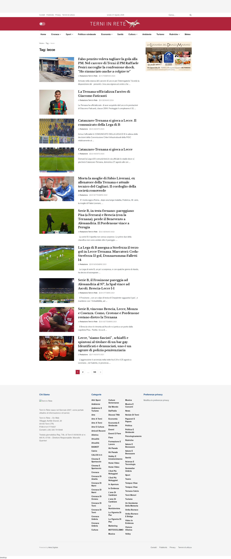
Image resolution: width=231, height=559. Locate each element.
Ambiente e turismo (96, 409)
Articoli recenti (98, 430)
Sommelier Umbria (130, 469)
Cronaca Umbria (95, 517)
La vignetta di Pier (114, 513)
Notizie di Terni (132, 414)
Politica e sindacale (87, 34)
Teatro (128, 479)
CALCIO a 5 (96, 454)
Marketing (113, 525)
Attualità (95, 438)
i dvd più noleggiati (113, 472)
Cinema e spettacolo (96, 460)
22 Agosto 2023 (97, 153)
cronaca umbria (95, 524)
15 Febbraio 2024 (107, 76)
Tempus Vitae (131, 483)
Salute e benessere (130, 445)
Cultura (131, 34)
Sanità (120, 34)
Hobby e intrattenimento (115, 457)
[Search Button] (190, 15)
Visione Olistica (128, 528)
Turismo (160, 34)
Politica (128, 425)
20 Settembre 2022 (99, 195)
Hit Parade (113, 448)
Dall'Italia (112, 410)
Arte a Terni (96, 418)
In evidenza (113, 488)
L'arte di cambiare (112, 493)
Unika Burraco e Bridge (131, 515)
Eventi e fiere (114, 433)
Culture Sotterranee (113, 401)
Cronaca (55, 34)
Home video (113, 463)
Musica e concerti (129, 405)
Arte (93, 414)
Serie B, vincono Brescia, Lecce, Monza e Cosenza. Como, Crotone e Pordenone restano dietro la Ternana (108, 313)
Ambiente (146, 34)
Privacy (58, 15)
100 (94, 372)
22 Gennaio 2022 (107, 231)
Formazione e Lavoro (114, 442)
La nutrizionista (114, 507)
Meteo (187, 34)
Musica (111, 533)
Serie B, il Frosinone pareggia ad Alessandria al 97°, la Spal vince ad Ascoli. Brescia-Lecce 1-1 (104, 284)
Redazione (84, 129)
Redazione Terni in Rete (88, 76)
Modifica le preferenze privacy (156, 400)
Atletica (94, 434)
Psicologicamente (133, 436)
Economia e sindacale (113, 424)
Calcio (94, 450)
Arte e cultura (97, 426)
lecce (53, 43)
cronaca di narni (96, 484)
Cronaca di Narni (96, 491)
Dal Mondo (113, 406)
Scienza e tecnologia (130, 463)
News (127, 410)
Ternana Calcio (132, 491)
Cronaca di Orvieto (96, 497)
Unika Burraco (131, 509)
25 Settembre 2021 (108, 321)
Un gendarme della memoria (131, 504)
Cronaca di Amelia (96, 477)
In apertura (113, 484)
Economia (106, 34)
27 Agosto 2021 (97, 354)
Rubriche (173, 34)
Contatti (42, 15)
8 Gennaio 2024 (107, 100)
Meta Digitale (53, 547)
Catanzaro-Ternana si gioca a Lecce (105, 149)
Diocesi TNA (114, 414)
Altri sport (96, 400)
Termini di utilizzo (68, 15)
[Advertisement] (115, 6)
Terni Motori (130, 495)
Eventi (111, 429)
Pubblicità (50, 15)
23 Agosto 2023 (97, 129)
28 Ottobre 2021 (107, 293)
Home (43, 34)
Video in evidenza (129, 521)
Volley (128, 533)
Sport (68, 34)
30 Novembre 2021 (99, 264)
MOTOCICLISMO (115, 529)
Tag (47, 43)
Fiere (110, 437)
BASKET (95, 446)
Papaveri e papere (130, 420)
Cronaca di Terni (96, 504)
